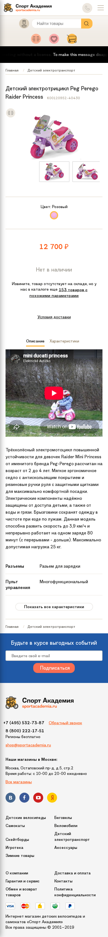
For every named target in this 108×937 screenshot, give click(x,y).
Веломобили (65, 825)
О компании (17, 873)
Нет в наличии (54, 269)
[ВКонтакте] (11, 798)
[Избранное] (55, 40)
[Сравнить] (11, 116)
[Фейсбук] (24, 798)
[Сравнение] (37, 40)
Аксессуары (65, 847)
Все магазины (19, 782)
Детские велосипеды (26, 817)
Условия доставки (54, 317)
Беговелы (63, 817)
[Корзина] (72, 40)
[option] (54, 171)
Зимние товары (20, 855)
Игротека (14, 847)
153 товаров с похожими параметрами (58, 292)
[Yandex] (52, 798)
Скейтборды (17, 839)
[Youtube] (38, 798)
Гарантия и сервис (23, 881)
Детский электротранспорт (51, 70)
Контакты (63, 881)
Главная (12, 70)
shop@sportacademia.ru (28, 745)
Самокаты (15, 825)
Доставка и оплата (72, 873)
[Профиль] (21, 24)
